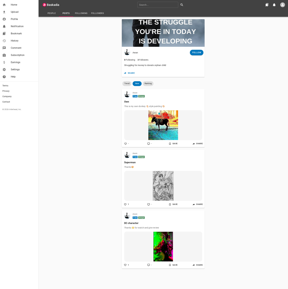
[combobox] (161, 4)
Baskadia (53, 5)
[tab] (51, 13)
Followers (143, 60)
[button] (19, 4)
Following (129, 60)
